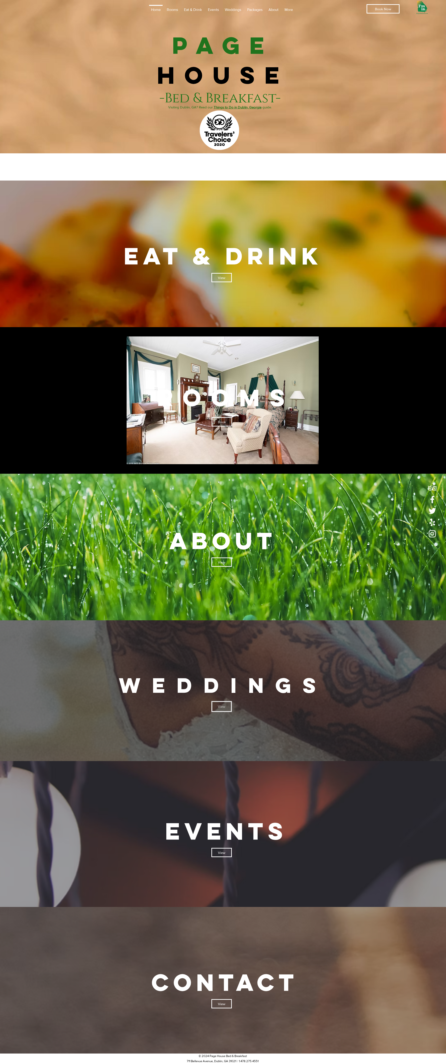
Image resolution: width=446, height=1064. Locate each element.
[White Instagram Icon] (432, 534)
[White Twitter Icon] (432, 511)
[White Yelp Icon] (432, 522)
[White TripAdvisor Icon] (432, 488)
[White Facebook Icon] (432, 499)
